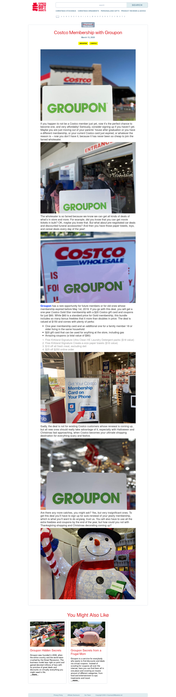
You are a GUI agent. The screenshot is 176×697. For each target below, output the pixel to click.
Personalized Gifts (110, 11)
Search (137, 5)
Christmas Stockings (66, 11)
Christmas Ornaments (88, 11)
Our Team (87, 695)
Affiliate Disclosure (74, 695)
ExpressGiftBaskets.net (114, 695)
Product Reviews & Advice (133, 11)
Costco (94, 43)
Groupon (83, 43)
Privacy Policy (58, 695)
